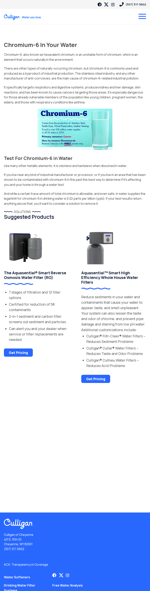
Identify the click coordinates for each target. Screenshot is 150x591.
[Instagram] (113, 4)
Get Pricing (18, 352)
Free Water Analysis (67, 585)
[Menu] (142, 16)
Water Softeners (17, 577)
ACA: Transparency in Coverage (26, 565)
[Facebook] (100, 4)
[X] (106, 4)
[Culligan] (23, 17)
